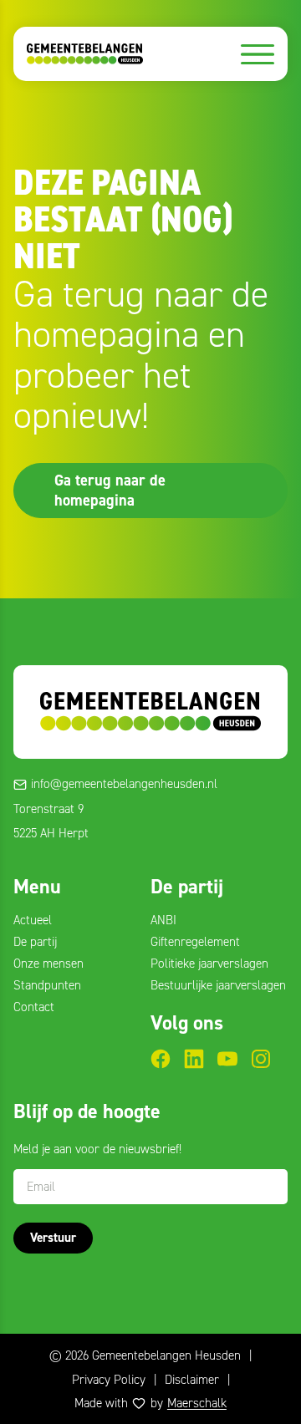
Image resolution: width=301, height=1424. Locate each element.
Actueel (32, 920)
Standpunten (47, 985)
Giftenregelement (195, 941)
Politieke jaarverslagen (209, 963)
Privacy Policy (108, 1379)
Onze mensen (48, 963)
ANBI (163, 920)
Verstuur (53, 1237)
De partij (35, 941)
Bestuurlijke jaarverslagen (218, 985)
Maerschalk (197, 1403)
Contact (33, 1007)
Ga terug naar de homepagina (110, 490)
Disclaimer (192, 1379)
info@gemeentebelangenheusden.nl (124, 783)
